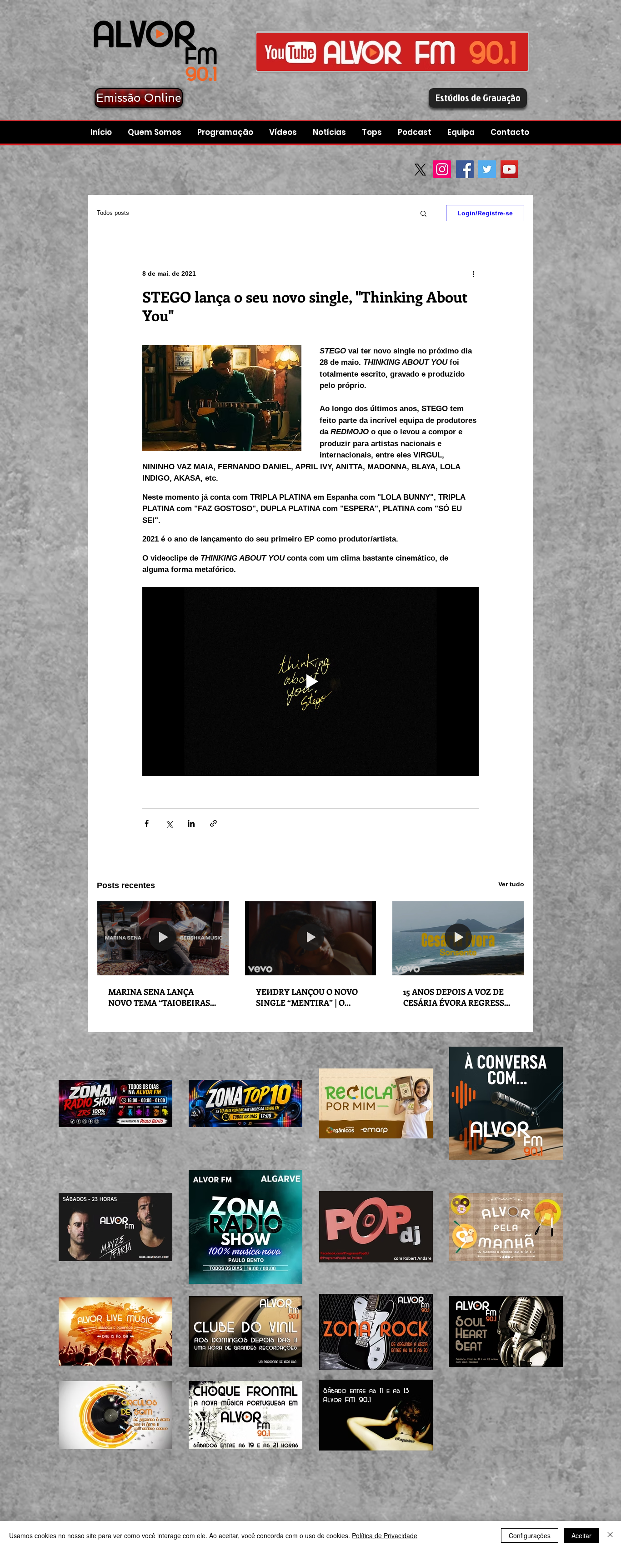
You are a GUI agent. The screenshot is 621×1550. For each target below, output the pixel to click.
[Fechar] (610, 1535)
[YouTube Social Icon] (509, 169)
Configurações (530, 1535)
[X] (420, 169)
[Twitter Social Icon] (487, 169)
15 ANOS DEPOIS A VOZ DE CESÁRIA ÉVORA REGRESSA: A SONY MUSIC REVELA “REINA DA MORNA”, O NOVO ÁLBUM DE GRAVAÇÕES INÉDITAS (457, 997)
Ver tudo (511, 884)
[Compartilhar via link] (213, 823)
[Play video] (310, 681)
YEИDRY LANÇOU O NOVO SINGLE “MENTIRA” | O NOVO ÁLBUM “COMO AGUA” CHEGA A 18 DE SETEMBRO (307, 997)
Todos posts (113, 212)
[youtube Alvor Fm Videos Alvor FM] (392, 51)
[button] (416, 132)
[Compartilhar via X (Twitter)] (169, 823)
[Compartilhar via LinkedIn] (191, 823)
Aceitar (581, 1535)
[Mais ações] (473, 273)
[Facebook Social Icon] (465, 169)
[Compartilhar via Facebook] (146, 823)
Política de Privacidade (384, 1535)
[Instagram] (442, 169)
